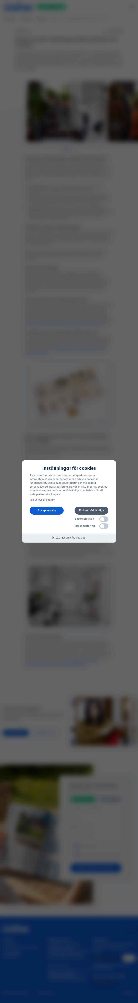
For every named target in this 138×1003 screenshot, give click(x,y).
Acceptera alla (47, 510)
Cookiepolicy (47, 500)
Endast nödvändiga (91, 510)
